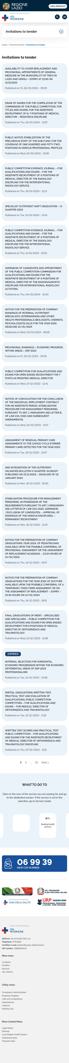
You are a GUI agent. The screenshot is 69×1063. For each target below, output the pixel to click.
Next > (45, 762)
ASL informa (7, 972)
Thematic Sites (8, 1041)
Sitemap (5, 1031)
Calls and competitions (12, 999)
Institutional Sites (9, 1038)
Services (5, 969)
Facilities (6, 965)
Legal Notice (7, 1028)
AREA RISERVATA (57, 6)
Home (4, 45)
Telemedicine (8, 1002)
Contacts (6, 1005)
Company (6, 962)
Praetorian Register (10, 996)
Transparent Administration (14, 992)
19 (36, 762)
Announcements (16, 45)
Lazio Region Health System (14, 1034)
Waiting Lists (7, 1009)
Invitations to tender (21, 31)
